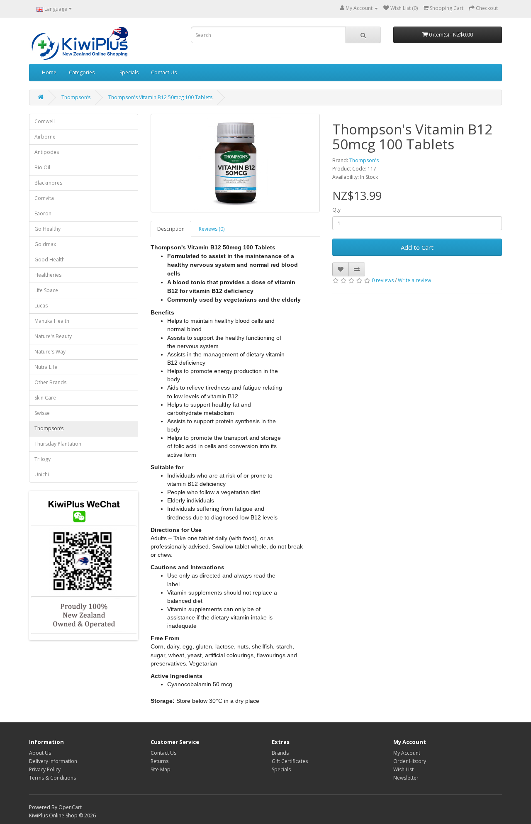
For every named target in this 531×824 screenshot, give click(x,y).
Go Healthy (47, 228)
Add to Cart (417, 247)
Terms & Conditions (52, 777)
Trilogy (42, 459)
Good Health (49, 259)
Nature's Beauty (53, 336)
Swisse (42, 413)
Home (49, 72)
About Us (40, 752)
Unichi (41, 474)
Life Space (46, 290)
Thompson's (364, 160)
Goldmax (45, 244)
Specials (129, 72)
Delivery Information (53, 761)
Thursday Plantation (57, 443)
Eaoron (42, 213)
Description (171, 228)
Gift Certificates (290, 761)
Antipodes (46, 152)
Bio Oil (42, 167)
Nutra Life (45, 367)
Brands (280, 752)
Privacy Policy (45, 769)
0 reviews (383, 280)
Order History (409, 761)
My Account (406, 752)
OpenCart (70, 807)
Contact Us (164, 72)
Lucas (41, 305)
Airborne (45, 136)
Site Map (161, 769)
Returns (159, 761)
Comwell (44, 121)
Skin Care (45, 397)
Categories (82, 72)
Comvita (44, 198)
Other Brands (50, 382)
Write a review (414, 280)
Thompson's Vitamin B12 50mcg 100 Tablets (160, 97)
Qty (336, 209)
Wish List (403, 769)
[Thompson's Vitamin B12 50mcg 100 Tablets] (235, 163)
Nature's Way (50, 351)
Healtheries (47, 274)
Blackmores (48, 182)
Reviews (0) (211, 228)
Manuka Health (51, 320)
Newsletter (406, 777)
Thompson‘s (75, 97)
